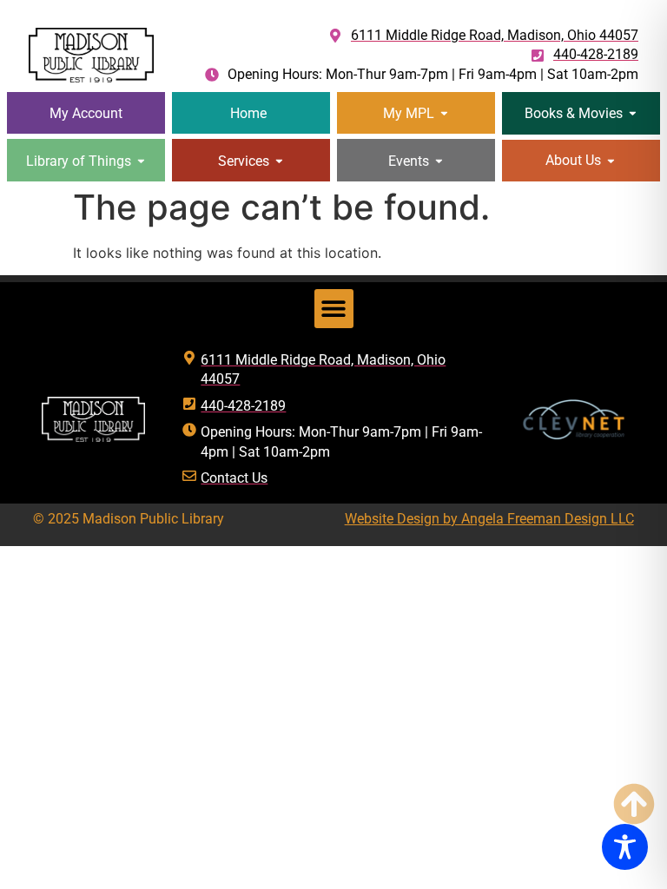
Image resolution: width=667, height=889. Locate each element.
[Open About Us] (611, 160)
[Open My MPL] (444, 113)
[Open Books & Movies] (632, 113)
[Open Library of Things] (141, 161)
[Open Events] (439, 161)
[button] (333, 308)
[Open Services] (279, 161)
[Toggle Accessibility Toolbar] (625, 847)
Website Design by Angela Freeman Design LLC (489, 518)
